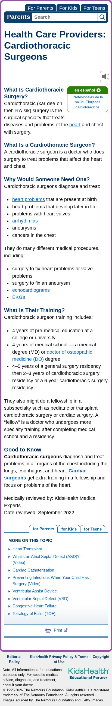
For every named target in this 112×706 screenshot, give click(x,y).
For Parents (40, 8)
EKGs (18, 297)
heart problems (28, 199)
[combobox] (65, 17)
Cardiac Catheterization (33, 570)
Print (58, 630)
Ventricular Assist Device (35, 591)
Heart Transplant (27, 549)
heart (74, 124)
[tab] (92, 528)
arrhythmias (25, 221)
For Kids (68, 8)
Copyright (101, 657)
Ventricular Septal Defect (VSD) (41, 598)
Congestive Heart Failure (35, 606)
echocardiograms (31, 290)
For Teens (94, 8)
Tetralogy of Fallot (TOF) (34, 613)
